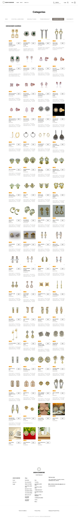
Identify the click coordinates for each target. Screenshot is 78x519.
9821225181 (52, 486)
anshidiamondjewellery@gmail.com (57, 484)
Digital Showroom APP (45, 516)
